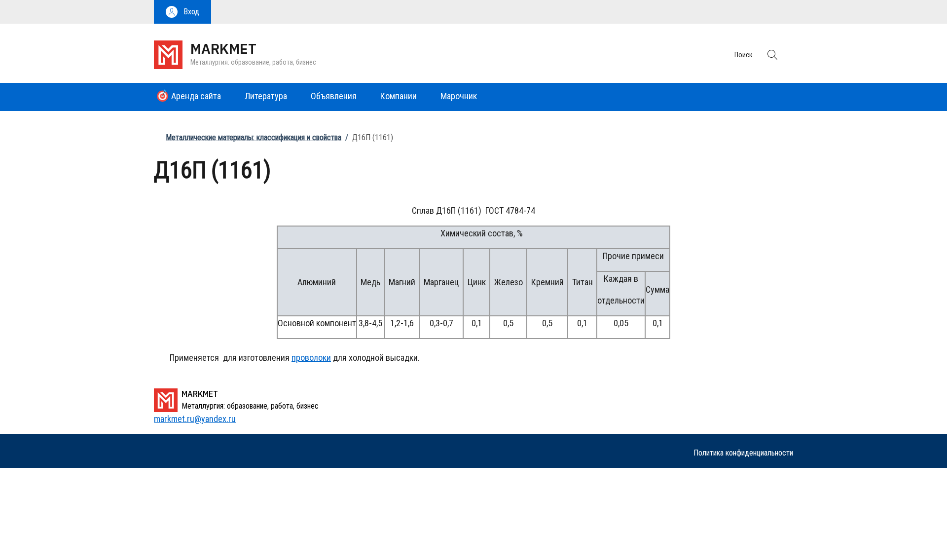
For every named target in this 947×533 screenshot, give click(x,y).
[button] (182, 12)
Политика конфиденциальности (743, 452)
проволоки (311, 357)
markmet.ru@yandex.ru (195, 419)
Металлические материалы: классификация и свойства (253, 137)
